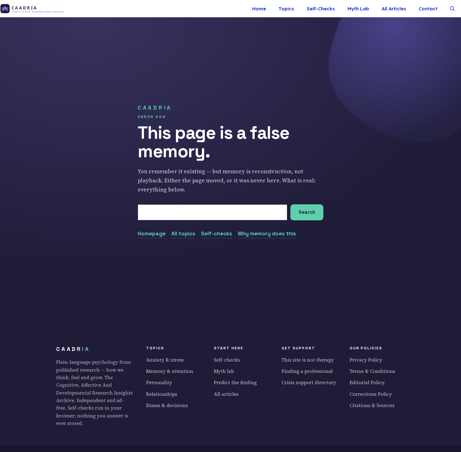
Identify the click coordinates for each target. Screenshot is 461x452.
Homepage (152, 233)
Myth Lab (358, 9)
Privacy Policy (366, 360)
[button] (452, 8)
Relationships (161, 394)
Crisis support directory (309, 382)
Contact (428, 9)
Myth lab (224, 371)
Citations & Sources (372, 405)
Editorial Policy (367, 382)
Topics (286, 9)
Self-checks (216, 233)
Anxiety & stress (165, 360)
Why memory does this (267, 233)
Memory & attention (169, 371)
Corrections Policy (371, 394)
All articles (226, 394)
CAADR (73, 349)
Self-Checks (321, 9)
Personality (159, 382)
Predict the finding (235, 382)
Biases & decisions (167, 405)
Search (307, 212)
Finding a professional (307, 371)
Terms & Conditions (372, 371)
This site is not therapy (308, 360)
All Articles (394, 9)
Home (259, 9)
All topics (183, 233)
